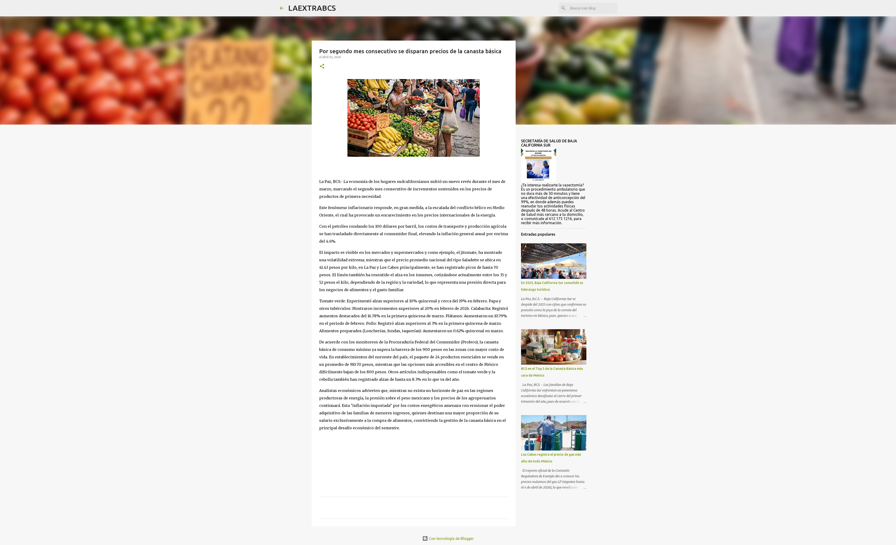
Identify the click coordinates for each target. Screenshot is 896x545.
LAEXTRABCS (312, 8)
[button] (322, 66)
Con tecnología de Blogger (451, 538)
